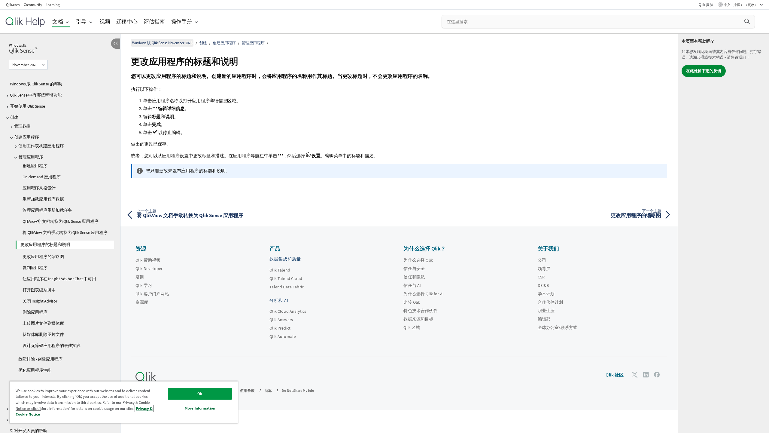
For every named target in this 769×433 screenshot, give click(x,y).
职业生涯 (546, 310)
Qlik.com (13, 4)
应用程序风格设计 (39, 188)
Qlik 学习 (143, 285)
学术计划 (546, 293)
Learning (52, 4)
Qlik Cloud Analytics (287, 311)
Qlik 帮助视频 (147, 260)
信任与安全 (414, 268)
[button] (747, 21)
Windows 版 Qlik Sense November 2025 (162, 42)
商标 (268, 390)
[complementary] (723, 233)
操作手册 (181, 21)
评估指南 (154, 21)
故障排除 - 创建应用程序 (40, 359)
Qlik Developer (149, 268)
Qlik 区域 (411, 327)
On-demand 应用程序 (42, 177)
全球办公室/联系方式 (558, 327)
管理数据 (22, 126)
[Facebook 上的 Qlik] (656, 374)
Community (33, 4)
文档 (57, 21)
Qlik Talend (279, 270)
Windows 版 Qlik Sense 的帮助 (36, 84)
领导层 (544, 268)
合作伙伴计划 (550, 302)
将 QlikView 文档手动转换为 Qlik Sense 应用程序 (65, 232)
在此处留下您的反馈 (703, 70)
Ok (199, 393)
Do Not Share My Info (298, 390)
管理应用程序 (30, 157)
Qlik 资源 (706, 4)
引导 (81, 21)
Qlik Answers (281, 319)
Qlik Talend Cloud (285, 278)
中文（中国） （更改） (741, 5)
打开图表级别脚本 (39, 290)
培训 (139, 277)
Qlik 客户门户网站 (152, 293)
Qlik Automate (282, 336)
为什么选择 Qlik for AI (423, 293)
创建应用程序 (26, 137)
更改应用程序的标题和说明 (45, 244)
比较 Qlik (411, 302)
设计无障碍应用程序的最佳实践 (52, 345)
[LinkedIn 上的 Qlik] (645, 374)
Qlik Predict (279, 328)
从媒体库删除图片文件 (43, 334)
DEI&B (543, 285)
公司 (542, 260)
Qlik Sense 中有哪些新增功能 (35, 95)
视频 (104, 21)
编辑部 (544, 319)
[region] (124, 402)
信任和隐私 (414, 277)
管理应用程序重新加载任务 (47, 210)
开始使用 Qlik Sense (27, 106)
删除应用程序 (35, 312)
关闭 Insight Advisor (40, 301)
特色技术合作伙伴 (420, 310)
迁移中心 (127, 21)
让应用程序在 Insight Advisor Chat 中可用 (59, 278)
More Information (200, 408)
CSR (541, 277)
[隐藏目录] (115, 43)
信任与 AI (412, 285)
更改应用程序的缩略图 (43, 256)
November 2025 (24, 64)
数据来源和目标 (418, 319)
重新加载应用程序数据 (43, 199)
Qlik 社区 (615, 375)
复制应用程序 (35, 267)
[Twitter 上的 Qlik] (634, 374)
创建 (14, 117)
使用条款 (247, 390)
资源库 (141, 302)
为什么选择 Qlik (418, 260)
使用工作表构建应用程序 (41, 146)
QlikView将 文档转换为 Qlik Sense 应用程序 (60, 221)
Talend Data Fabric (286, 287)
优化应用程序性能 (34, 370)
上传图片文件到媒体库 (43, 323)
